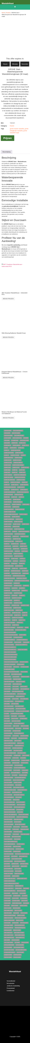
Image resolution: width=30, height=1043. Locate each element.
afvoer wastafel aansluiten (9, 937)
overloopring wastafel (8, 733)
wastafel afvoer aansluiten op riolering (22, 580)
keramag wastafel (20, 809)
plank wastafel (25, 728)
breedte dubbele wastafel (16, 903)
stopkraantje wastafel (25, 676)
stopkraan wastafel (7, 679)
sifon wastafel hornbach (8, 701)
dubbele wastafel (18, 888)
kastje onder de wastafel (18, 819)
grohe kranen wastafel (17, 128)
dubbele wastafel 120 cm (8, 885)
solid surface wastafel (21, 693)
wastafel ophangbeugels (17, 501)
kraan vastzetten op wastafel (19, 787)
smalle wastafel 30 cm (20, 696)
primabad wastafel (23, 718)
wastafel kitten (15, 546)
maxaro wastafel (7, 762)
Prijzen (7, 138)
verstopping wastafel (24, 666)
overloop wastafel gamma (18, 733)
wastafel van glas (7, 467)
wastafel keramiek (7, 548)
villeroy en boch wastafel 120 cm (10, 649)
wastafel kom (6, 543)
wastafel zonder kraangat (8, 452)
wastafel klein (23, 543)
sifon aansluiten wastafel (20, 708)
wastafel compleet (23, 568)
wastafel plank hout (14, 489)
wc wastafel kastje (15, 440)
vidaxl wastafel (16, 666)
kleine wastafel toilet (8, 794)
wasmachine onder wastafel (21, 629)
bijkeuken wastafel (23, 905)
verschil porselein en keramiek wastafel (11, 671)
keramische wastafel (21, 804)
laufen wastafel (7, 775)
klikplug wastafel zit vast (22, 789)
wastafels (6, 447)
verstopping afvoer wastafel (9, 669)
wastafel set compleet (21, 479)
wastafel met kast (7, 526)
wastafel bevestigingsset (15, 570)
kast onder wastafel (7, 826)
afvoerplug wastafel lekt (8, 927)
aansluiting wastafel (8, 947)
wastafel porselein (21, 487)
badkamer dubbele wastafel (9, 920)
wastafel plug (6, 489)
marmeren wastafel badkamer (19, 767)
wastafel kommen (19, 541)
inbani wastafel (7, 836)
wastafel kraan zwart (24, 536)
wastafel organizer (7, 499)
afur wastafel (17, 942)
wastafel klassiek (7, 546)
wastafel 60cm (21, 595)
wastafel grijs (22, 558)
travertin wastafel (24, 671)
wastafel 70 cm (7, 595)
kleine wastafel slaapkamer (19, 794)
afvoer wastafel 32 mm (20, 937)
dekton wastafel (15, 893)
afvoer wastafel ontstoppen (19, 932)
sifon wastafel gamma (19, 701)
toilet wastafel (6, 674)
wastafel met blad (16, 526)
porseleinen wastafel (8, 723)
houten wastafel (17, 839)
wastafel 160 (24, 612)
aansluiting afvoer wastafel (19, 947)
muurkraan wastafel (8, 755)
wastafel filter (6, 563)
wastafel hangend (14, 558)
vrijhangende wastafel (8, 642)
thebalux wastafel (7, 676)
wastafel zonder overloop (15, 450)
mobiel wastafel (15, 757)
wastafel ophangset (16, 499)
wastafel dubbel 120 (18, 565)
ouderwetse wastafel (24, 735)
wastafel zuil (6, 450)
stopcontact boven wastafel (9, 681)
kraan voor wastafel (7, 787)
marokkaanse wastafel (8, 765)
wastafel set (6, 482)
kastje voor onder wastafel (23, 814)
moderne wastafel (25, 755)
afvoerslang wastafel (24, 922)
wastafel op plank (7, 506)
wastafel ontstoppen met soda (9, 511)
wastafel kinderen (23, 546)
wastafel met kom (25, 524)
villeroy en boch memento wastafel (10, 654)
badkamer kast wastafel (8, 917)
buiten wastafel (24, 900)
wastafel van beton (16, 467)
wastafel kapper (24, 551)
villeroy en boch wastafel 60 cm (10, 647)
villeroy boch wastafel (24, 661)
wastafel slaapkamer (8, 474)
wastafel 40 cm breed (25, 605)
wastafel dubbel (7, 568)
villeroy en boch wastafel (22, 649)
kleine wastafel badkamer (9, 797)
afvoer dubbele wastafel (8, 942)
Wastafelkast (8, 3)
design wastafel (7, 893)
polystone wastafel (7, 725)
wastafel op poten (26, 504)
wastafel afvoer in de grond (21, 578)
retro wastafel (6, 718)
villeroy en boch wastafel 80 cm (21, 644)
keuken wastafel (16, 799)
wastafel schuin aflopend (15, 482)
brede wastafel (26, 903)
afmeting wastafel (25, 942)
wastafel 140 (24, 615)
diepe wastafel (26, 888)
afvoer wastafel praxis (8, 932)
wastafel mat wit (7, 531)
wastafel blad (6, 570)
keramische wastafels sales (9, 802)
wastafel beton (7, 573)
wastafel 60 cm (16, 600)
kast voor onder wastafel (8, 824)
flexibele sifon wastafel (8, 873)
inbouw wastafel (16, 834)
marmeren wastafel (8, 770)
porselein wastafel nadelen (19, 723)
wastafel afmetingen (8, 583)
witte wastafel (6, 440)
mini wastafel (6, 760)
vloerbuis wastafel (17, 642)
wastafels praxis (22, 442)
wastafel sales (24, 482)
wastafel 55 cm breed (8, 602)
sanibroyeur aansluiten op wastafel (22, 711)
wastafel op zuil (7, 504)
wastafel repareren (14, 484)
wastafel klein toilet (14, 543)
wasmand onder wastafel (8, 629)
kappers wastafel (7, 829)
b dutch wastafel (7, 922)
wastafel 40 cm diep (15, 605)
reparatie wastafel (15, 718)
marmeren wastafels (8, 767)
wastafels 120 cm (25, 445)
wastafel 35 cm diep (7, 607)
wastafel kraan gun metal (9, 541)
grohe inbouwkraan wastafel (20, 861)
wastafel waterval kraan (8, 457)
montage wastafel (17, 755)
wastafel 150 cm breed (8, 615)
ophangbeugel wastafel (23, 738)
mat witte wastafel (24, 762)
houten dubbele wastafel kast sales (10, 841)
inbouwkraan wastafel (18, 831)
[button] (15, 6)
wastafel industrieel (8, 553)
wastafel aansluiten (17, 585)
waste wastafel (7, 442)
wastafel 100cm (20, 622)
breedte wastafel (7, 903)
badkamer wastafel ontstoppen (9, 915)
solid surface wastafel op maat (17, 691)
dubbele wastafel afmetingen (9, 880)
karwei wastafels (17, 826)
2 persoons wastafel (8, 957)
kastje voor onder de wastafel (9, 816)
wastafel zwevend (13, 447)
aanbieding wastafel (17, 954)
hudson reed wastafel (8, 839)
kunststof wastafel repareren (20, 777)
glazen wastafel (7, 866)
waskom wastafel (23, 634)
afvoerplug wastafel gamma (20, 927)
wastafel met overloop (18, 521)
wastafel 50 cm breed (18, 602)
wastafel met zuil (19, 519)
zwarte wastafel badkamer (18, 430)
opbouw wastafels (18, 740)
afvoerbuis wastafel (17, 930)
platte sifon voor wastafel (8, 728)
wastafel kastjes (16, 548)
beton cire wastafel (18, 910)
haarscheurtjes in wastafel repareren (22, 853)
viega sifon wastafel (7, 666)
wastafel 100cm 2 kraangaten (9, 622)
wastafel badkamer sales (16, 573)
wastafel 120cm (7, 617)
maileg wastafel (25, 770)
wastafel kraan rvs (7, 538)
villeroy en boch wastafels (9, 644)
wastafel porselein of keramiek (9, 487)
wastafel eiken (21, 563)
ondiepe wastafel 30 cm (19, 745)
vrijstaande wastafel (8, 637)
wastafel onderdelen (15, 516)
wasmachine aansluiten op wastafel (10, 634)
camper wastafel (7, 900)
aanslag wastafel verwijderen (9, 952)
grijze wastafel (7, 863)
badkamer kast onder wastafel (20, 917)
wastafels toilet (14, 442)
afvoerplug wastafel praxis (19, 925)
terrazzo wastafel (16, 676)
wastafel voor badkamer (18, 462)
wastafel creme (15, 568)
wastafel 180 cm (7, 612)
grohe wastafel (7, 858)
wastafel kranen (15, 536)
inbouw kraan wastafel (25, 834)
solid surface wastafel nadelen (9, 693)
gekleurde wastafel (15, 866)
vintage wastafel (26, 642)
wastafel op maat (16, 506)
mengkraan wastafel (25, 760)
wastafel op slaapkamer (16, 504)
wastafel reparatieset (24, 484)
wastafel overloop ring (19, 494)
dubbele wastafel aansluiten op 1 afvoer (11, 883)
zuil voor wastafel (7, 437)
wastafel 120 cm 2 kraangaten (17, 617)
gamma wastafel (18, 868)
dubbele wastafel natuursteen (9, 878)
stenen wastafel (15, 686)
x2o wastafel (26, 437)
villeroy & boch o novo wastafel (9, 664)
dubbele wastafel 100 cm (8, 888)
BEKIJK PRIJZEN (8, 298)
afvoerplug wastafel (7, 930)
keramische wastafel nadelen (9, 804)
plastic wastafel (18, 728)
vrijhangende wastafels (18, 637)
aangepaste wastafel (8, 954)
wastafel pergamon (23, 489)
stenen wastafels (7, 686)
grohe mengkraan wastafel (16, 858)
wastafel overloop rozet (8, 494)
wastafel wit (6, 455)
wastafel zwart (21, 447)
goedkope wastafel (15, 863)
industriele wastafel (8, 831)
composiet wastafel (7, 895)
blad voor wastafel (15, 905)
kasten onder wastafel (8, 821)
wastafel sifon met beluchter (9, 479)
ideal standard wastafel (16, 836)
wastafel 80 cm (24, 590)
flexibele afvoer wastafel (19, 873)
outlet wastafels (15, 735)
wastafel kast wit (24, 548)
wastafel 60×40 (14, 595)
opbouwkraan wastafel (8, 740)
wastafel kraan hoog (16, 538)
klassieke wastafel (7, 799)
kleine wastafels (7, 792)
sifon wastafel (6, 703)
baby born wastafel (19, 920)
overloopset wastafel (16, 730)
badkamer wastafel (21, 915)
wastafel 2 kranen (19, 610)
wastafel (26, 627)
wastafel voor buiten (8, 462)
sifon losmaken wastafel (8, 706)
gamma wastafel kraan (8, 868)
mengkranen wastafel (15, 760)
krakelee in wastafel (17, 782)
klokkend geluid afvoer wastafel (10, 789)
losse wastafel (24, 772)
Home (3, 12)
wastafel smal (14, 472)
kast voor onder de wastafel (20, 824)
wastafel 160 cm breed (16, 612)
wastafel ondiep (7, 516)
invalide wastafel (16, 829)
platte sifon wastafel (24, 725)
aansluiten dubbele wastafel (21, 949)
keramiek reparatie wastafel (9, 809)
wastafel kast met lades (8, 551)
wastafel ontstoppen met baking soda (11, 514)
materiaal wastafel (15, 762)
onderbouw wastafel (8, 750)
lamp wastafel (14, 775)
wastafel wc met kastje (15, 455)
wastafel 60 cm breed (8, 600)
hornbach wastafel (7, 846)
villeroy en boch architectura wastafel (11, 661)
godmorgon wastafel (24, 863)
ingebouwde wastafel (24, 829)
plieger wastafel (16, 725)
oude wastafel (6, 738)
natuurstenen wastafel (18, 750)
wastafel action (16, 583)
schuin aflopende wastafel (9, 711)
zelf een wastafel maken (17, 437)
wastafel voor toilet (7, 460)
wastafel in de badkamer (18, 553)
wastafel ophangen (7, 501)
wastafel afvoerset (7, 575)
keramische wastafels (20, 802)
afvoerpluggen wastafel (8, 925)
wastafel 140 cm (17, 615)
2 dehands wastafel (17, 957)
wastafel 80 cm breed (16, 590)
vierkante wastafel (20, 664)
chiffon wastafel (7, 898)
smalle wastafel (7, 698)
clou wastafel (24, 895)
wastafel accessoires (8, 585)
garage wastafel (24, 866)
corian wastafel (22, 893)
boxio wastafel (6, 905)
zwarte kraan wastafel (8, 435)
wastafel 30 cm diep (17, 607)
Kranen (8, 12)
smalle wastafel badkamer (9, 696)
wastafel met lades (7, 524)
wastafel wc (23, 455)
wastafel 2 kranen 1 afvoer (9, 610)
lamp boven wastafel (22, 775)
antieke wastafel (15, 922)
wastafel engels (14, 563)
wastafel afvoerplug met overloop (19, 575)
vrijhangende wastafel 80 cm (9, 639)
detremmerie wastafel (21, 890)
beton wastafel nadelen (8, 910)
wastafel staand (7, 472)
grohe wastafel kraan (23, 856)
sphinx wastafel (7, 691)
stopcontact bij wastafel (20, 681)
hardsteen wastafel (7, 851)
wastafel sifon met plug (8, 477)
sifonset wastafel (15, 698)
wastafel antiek (25, 573)
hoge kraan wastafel (16, 846)
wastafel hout (6, 558)
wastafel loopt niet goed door (24, 531)
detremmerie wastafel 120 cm (9, 890)
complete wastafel (17, 895)
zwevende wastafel (7, 430)
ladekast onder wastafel (8, 777)
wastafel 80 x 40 (7, 590)
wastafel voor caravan (17, 460)
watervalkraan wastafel (24, 440)
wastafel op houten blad (20, 509)
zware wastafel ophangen (19, 435)
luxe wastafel (6, 772)
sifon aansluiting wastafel (9, 708)
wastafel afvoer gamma (8, 580)
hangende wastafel (16, 851)
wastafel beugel (25, 570)
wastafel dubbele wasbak (8, 565)
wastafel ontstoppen (23, 514)
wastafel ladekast (7, 536)
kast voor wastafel (17, 821)
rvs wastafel (6, 713)
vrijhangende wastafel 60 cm (22, 639)
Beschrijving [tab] (7, 152)
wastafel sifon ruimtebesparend (19, 474)
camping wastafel (23, 898)
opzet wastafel (14, 738)
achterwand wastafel (19, 944)
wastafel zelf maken (19, 452)
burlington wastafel (16, 900)
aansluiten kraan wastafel (9, 949)
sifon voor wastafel (15, 703)
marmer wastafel (17, 770)
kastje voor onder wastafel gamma (10, 814)
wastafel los (14, 531)
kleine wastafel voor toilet (17, 792)
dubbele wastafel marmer (21, 878)
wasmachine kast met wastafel (10, 632)
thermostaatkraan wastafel (16, 674)
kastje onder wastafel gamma (22, 816)
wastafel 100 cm (20, 627)
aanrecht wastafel (20, 952)
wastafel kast (17, 551)
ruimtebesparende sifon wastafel (17, 713)
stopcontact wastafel (17, 679)
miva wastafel (22, 757)
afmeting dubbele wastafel (9, 944)
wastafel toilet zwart (25, 467)
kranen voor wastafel (8, 782)
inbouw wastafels (7, 834)
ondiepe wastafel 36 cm (8, 745)
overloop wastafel (7, 735)
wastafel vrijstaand (18, 457)
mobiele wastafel (7, 757)
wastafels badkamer (16, 445)
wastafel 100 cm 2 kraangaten (9, 627)
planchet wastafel (7, 730)
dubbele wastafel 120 (19, 885)
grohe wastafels (14, 856)
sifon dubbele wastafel (19, 706)
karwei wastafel (24, 826)
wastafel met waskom (8, 521)
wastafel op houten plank (8, 509)
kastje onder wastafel (8, 819)
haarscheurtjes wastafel (8, 853)
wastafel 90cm (25, 585)
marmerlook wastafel (18, 765)
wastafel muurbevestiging (9, 519)
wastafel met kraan (16, 524)
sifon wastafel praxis (24, 698)
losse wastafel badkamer (15, 772)
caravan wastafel (15, 898)
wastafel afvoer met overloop (9, 578)
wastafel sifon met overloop (20, 477)
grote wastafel (6, 856)
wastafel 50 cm (7, 605)
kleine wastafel (18, 797)
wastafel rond (6, 484)
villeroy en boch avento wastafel (10, 659)
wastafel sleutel (22, 472)
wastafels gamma (7, 445)
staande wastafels (23, 686)
